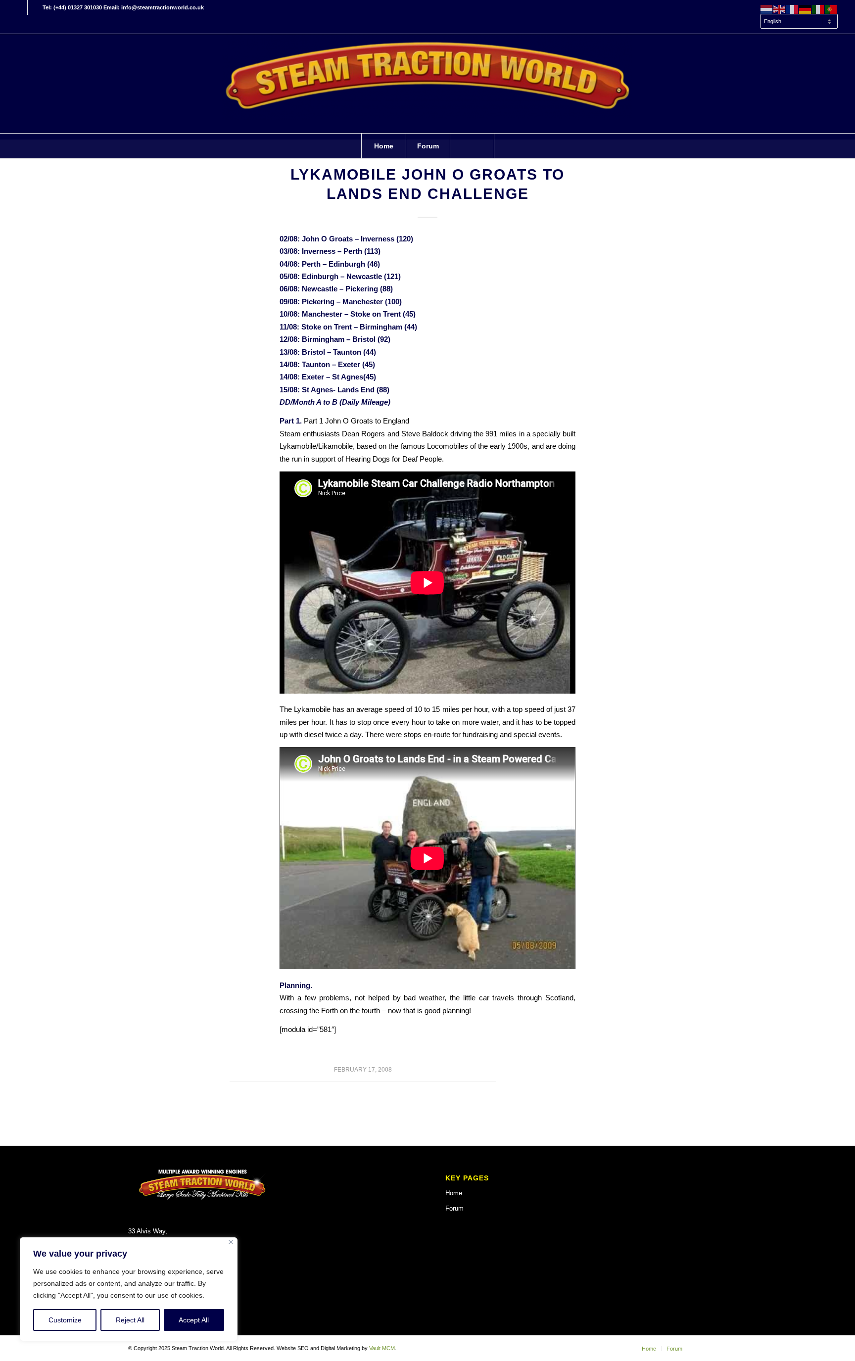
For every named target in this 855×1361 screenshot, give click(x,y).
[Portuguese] (831, 8)
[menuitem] (797, 22)
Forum (454, 1208)
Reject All (130, 1320)
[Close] (231, 1242)
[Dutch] (766, 8)
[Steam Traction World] (427, 83)
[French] (792, 8)
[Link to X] (35, 7)
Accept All (194, 1320)
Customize (65, 1320)
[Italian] (818, 8)
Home (453, 1193)
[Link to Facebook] (20, 7)
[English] (779, 8)
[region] (129, 1289)
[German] (805, 8)
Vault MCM (382, 1348)
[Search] (472, 146)
